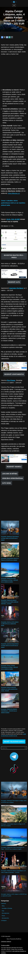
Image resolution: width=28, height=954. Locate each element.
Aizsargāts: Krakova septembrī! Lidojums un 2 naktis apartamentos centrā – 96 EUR (9, 689)
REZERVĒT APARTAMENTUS (14, 374)
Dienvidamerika (5, 913)
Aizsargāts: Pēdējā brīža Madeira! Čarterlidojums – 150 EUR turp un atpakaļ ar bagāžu (9, 710)
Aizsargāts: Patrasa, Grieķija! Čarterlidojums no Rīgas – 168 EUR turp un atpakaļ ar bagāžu (9, 667)
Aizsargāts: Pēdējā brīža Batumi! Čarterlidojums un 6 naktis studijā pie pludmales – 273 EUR (9, 602)
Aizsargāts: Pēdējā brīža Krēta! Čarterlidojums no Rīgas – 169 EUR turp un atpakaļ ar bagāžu (9, 580)
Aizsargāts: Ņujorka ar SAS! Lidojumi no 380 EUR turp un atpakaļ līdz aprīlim (9, 623)
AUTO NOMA (6, 483)
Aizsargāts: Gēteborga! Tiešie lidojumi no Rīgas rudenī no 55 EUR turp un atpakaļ (10, 538)
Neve (8, 939)
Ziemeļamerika (5, 918)
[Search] (25, 748)
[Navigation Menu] (14, 5)
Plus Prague (11, 380)
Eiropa (3, 915)
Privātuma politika (5, 945)
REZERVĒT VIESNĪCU (14, 466)
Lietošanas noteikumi (6, 941)
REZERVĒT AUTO (14, 282)
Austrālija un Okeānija (7, 908)
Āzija (3, 910)
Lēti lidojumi (4, 920)
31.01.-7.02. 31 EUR (13, 219)
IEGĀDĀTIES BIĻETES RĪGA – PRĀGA (14, 256)
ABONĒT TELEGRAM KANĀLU (14, 741)
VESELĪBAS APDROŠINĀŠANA (12, 478)
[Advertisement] (14, 72)
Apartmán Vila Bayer (16, 288)
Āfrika (3, 905)
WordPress (18, 939)
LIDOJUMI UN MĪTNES (9, 473)
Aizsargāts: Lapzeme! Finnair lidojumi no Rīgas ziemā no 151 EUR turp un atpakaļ (10, 645)
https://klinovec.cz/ (14, 193)
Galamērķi (3, 903)
